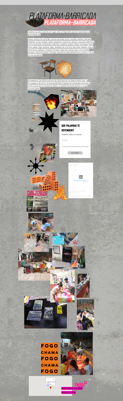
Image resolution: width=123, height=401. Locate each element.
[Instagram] (30, 130)
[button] (92, 328)
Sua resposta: (65, 140)
